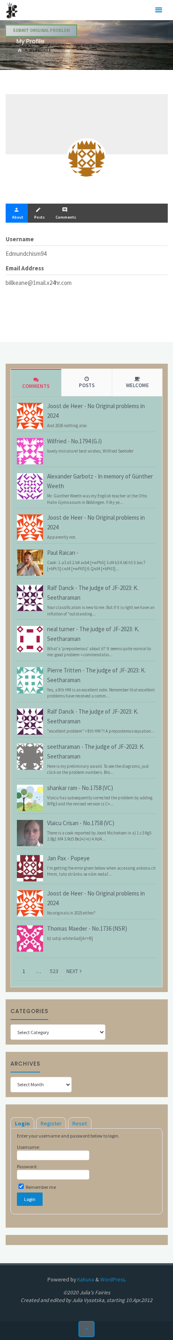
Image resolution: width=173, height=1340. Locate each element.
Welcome (137, 385)
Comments (35, 386)
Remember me (40, 1187)
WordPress (112, 1279)
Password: (27, 1166)
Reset (79, 1123)
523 (54, 971)
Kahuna (85, 1279)
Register (51, 1123)
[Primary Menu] (158, 10)
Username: (28, 1147)
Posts (87, 385)
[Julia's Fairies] (12, 9)
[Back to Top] (86, 1329)
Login (22, 1123)
